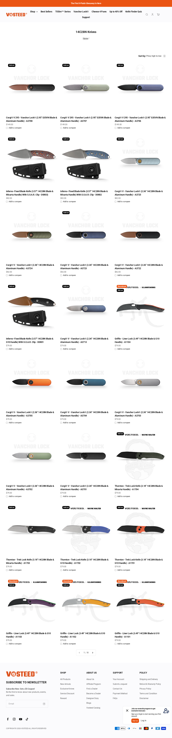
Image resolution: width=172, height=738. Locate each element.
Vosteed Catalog (93, 708)
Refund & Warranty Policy (150, 684)
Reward (63, 698)
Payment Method (120, 693)
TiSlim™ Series (63, 11)
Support (86, 17)
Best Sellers (46, 11)
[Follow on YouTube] (20, 719)
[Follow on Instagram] (14, 719)
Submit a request (120, 684)
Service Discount (67, 693)
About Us (90, 679)
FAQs (115, 698)
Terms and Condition (148, 693)
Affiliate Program (93, 684)
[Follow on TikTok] (27, 719)
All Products (65, 679)
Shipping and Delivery (149, 679)
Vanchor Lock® (81, 11)
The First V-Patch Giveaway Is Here (86, 3)
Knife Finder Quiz (133, 11)
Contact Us (117, 689)
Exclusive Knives (67, 689)
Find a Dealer (91, 689)
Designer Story (92, 698)
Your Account (118, 679)
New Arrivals (65, 684)
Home (85, 38)
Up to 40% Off (116, 11)
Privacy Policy (145, 689)
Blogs (88, 703)
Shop (32, 11)
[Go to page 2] (92, 653)
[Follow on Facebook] (7, 719)
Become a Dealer (93, 693)
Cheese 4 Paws (99, 11)
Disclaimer (144, 698)
